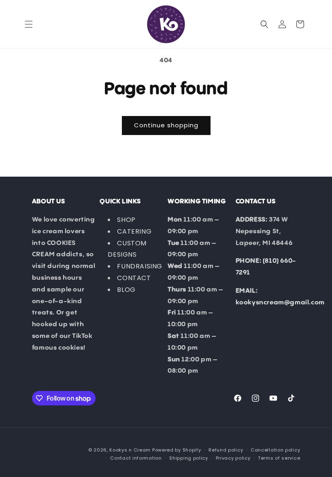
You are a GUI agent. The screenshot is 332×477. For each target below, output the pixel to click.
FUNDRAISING (139, 266)
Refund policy (226, 450)
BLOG (126, 289)
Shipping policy (188, 458)
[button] (29, 24)
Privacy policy (233, 458)
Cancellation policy (275, 450)
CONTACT (134, 278)
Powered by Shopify (176, 450)
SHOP (126, 219)
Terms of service (279, 458)
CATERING (134, 231)
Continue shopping (166, 125)
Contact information (136, 458)
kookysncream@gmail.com (280, 302)
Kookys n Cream (130, 450)
